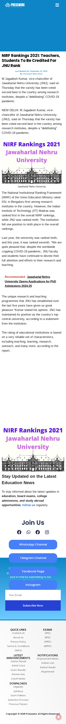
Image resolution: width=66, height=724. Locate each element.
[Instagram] (47, 532)
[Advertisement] (33, 390)
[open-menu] (57, 5)
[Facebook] (19, 532)
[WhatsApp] (28, 532)
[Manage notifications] (58, 717)
